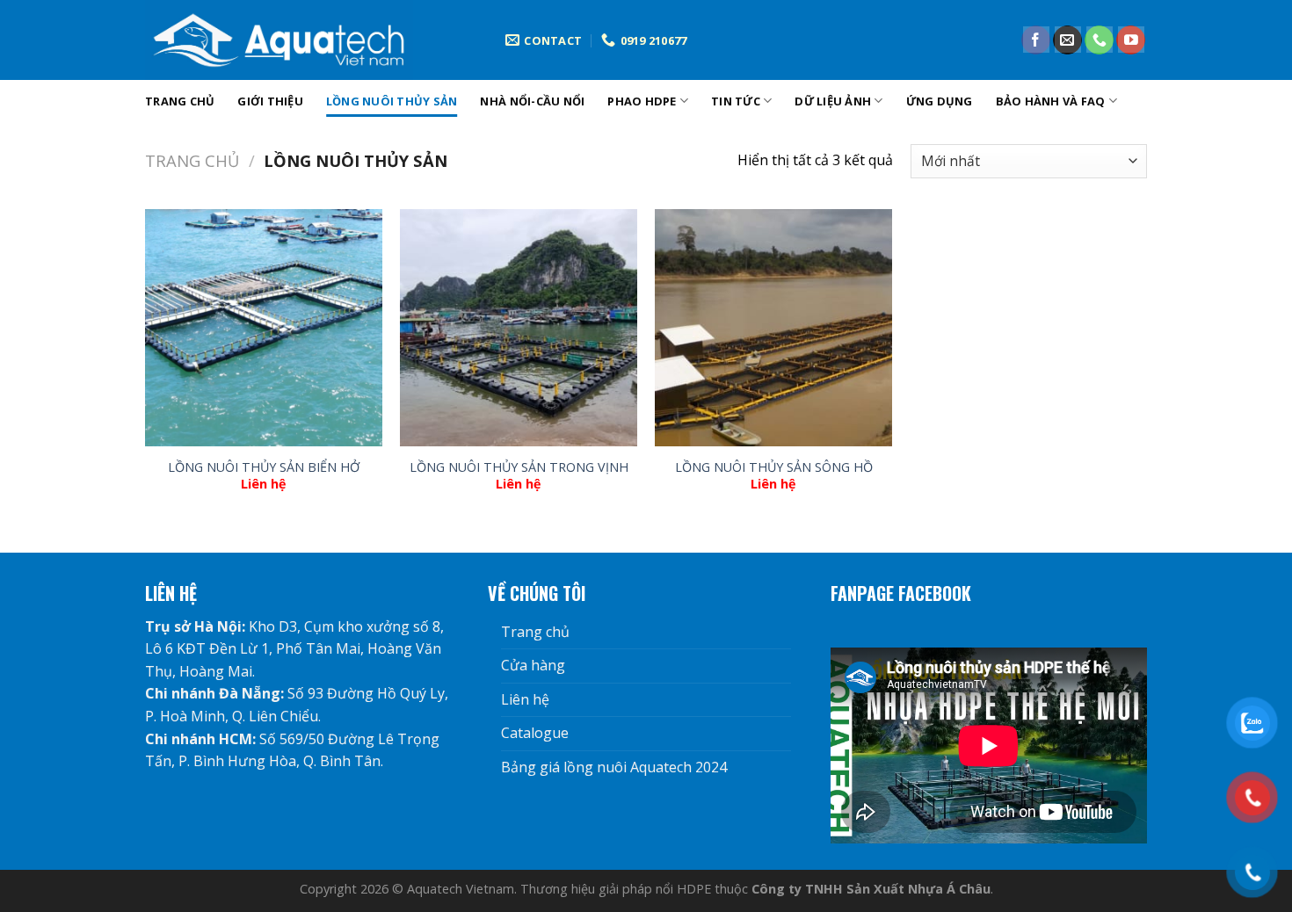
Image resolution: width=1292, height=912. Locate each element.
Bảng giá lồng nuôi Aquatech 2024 (614, 767)
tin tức (735, 101)
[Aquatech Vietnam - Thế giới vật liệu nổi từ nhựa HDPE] (312, 40)
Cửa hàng (533, 665)
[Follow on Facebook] (1035, 40)
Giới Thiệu (270, 101)
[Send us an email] (1067, 40)
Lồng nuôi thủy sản (392, 101)
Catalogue (535, 732)
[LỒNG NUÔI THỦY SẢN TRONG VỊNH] (518, 327)
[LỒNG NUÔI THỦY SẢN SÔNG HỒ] (773, 327)
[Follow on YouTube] (1130, 40)
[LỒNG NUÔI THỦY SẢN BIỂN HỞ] (263, 327)
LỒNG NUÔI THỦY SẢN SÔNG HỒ (774, 467)
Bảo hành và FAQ (1051, 101)
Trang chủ (179, 101)
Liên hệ (525, 699)
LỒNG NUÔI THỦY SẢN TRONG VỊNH (519, 467)
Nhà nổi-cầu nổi (532, 101)
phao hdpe (641, 101)
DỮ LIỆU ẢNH (833, 101)
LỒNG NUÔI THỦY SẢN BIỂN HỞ (263, 467)
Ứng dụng (939, 101)
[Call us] (1099, 40)
